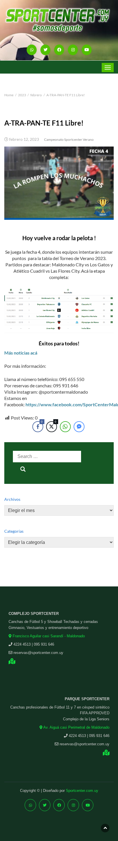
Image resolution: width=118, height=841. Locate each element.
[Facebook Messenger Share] (79, 426)
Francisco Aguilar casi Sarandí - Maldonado (48, 636)
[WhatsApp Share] (65, 426)
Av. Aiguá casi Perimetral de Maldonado (75, 727)
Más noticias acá (20, 352)
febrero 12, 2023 (24, 139)
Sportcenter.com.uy (82, 790)
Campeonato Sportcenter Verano (69, 139)
